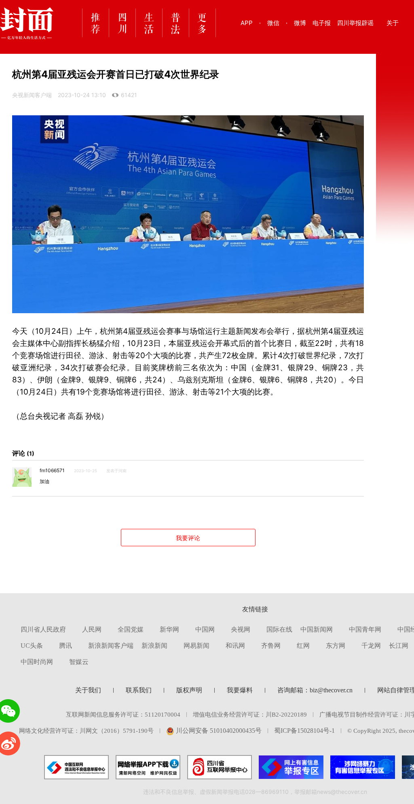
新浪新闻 (154, 645)
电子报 (322, 23)
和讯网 (235, 645)
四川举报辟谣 (355, 23)
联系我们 (139, 690)
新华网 (169, 629)
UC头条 (32, 645)
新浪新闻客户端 (110, 645)
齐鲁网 (271, 645)
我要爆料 (240, 690)
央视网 (240, 629)
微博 (300, 23)
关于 (393, 23)
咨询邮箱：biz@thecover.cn (315, 690)
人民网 (91, 629)
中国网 (205, 629)
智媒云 (79, 661)
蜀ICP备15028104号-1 (304, 730)
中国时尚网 (37, 661)
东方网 (335, 645)
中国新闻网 (316, 629)
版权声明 (189, 690)
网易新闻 (196, 645)
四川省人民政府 (43, 629)
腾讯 (65, 645)
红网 (303, 645)
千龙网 (371, 645)
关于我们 (88, 690)
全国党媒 (131, 629)
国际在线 (279, 629)
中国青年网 (365, 629)
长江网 (398, 645)
